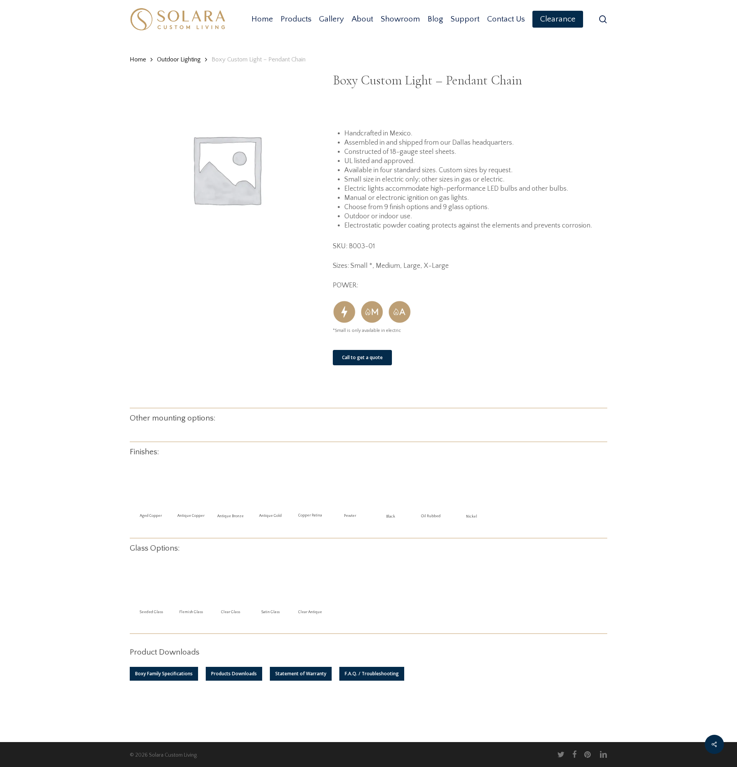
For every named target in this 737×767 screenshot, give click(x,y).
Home (138, 59)
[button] (164, 674)
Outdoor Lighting (179, 59)
